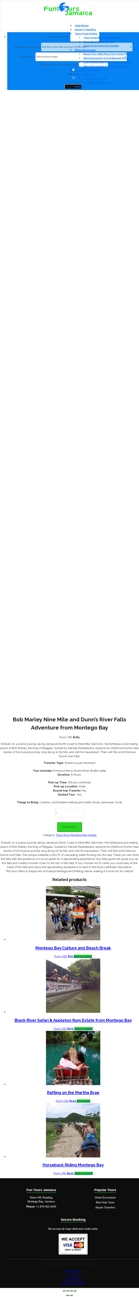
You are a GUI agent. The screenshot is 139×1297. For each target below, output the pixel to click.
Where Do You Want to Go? (27, 47)
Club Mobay (82, 25)
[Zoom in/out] (64, 1290)
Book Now (83, 1101)
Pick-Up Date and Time (58, 37)
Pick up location (27, 57)
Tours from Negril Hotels (98, 41)
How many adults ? (58, 64)
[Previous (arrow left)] (67, 1295)
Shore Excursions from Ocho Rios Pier (106, 66)
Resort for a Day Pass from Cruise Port (106, 54)
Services (73, 1275)
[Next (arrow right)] (71, 1295)
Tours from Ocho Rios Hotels (101, 45)
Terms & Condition (73, 1283)
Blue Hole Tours (105, 1202)
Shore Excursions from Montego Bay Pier (108, 62)
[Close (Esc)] (74, 1290)
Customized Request (87, 70)
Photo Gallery (73, 1271)
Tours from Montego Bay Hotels (102, 37)
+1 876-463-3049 (46, 1206)
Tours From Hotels (86, 33)
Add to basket (69, 827)
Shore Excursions (85, 50)
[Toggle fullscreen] (67, 1290)
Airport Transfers (85, 29)
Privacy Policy (73, 1279)
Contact (80, 86)
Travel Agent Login (95, 78)
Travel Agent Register (96, 82)
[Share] (71, 1290)
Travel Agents (83, 74)
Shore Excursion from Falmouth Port (105, 58)
